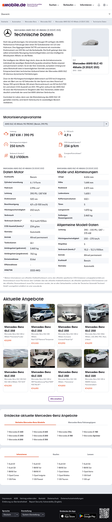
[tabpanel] (56, 436)
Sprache (6, 511)
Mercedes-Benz (31, 22)
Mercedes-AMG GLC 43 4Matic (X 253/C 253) (72, 22)
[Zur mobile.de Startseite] (24, 5)
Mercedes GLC (45, 22)
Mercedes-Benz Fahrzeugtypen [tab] (82, 422)
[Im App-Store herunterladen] (69, 516)
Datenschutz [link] (53, 498)
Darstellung (26, 511)
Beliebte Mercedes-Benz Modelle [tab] (30, 422)
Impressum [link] (7, 498)
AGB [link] (16, 498)
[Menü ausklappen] (109, 14)
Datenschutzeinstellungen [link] (72, 498)
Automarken (16, 22)
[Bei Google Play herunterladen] (87, 516)
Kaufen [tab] (56, 454)
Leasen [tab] (90, 454)
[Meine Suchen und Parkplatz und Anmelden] (106, 4)
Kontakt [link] (42, 498)
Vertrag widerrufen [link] (28, 498)
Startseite (4, 22)
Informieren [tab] (22, 454)
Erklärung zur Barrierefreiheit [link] (14, 502)
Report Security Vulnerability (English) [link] (45, 502)
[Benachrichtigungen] (98, 4)
